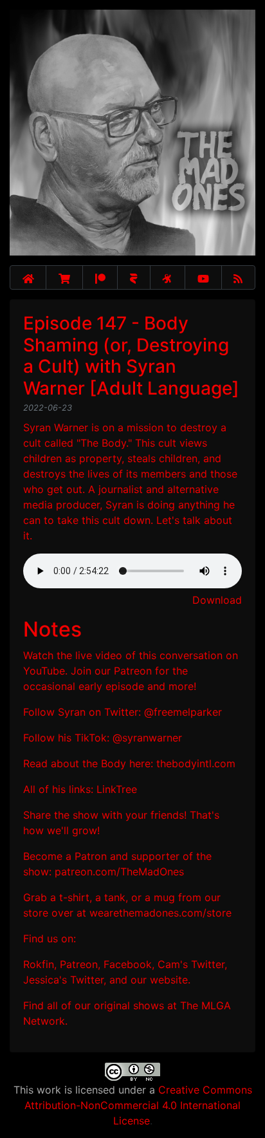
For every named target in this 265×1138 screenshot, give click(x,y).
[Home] (28, 277)
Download (217, 599)
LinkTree (116, 789)
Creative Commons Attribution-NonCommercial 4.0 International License (138, 1105)
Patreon (133, 670)
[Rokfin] (133, 277)
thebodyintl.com (195, 763)
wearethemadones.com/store (160, 912)
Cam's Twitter (191, 964)
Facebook (128, 964)
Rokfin (38, 964)
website (169, 979)
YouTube (44, 670)
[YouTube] (203, 277)
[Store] (64, 277)
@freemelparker (183, 711)
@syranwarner (147, 737)
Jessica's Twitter (63, 979)
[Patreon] (100, 277)
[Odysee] (167, 277)
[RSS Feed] (238, 277)
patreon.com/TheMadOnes (119, 871)
